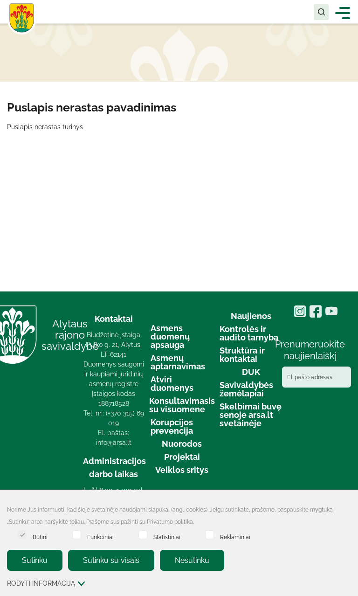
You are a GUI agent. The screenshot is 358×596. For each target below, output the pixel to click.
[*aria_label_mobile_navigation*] (342, 12)
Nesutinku (192, 560)
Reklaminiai (235, 537)
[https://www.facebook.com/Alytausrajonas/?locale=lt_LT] (317, 314)
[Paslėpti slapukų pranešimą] (349, 511)
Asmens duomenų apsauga (170, 336)
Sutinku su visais (111, 560)
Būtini (40, 537)
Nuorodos (182, 444)
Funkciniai (100, 537)
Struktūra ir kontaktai (242, 355)
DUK (251, 372)
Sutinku (35, 560)
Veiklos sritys (181, 470)
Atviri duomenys (172, 383)
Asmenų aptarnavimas (178, 362)
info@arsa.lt (113, 442)
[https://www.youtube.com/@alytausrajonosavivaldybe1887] (332, 314)
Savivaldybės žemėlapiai (246, 389)
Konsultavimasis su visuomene (182, 405)
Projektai (182, 457)
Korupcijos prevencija (172, 426)
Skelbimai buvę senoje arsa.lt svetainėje (251, 415)
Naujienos (251, 316)
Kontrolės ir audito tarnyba (249, 333)
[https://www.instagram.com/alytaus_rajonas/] (302, 314)
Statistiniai (166, 537)
